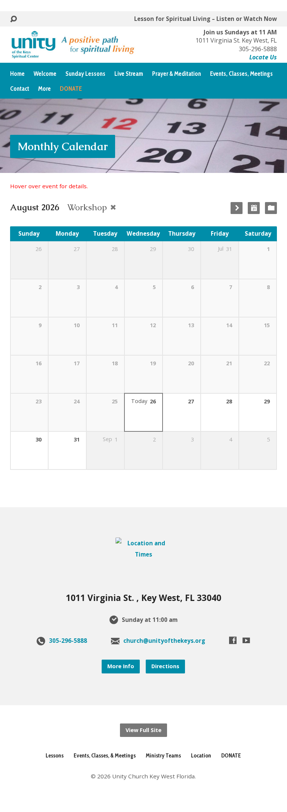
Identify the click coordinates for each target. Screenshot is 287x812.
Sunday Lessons (85, 74)
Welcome (45, 74)
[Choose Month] (254, 208)
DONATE (231, 755)
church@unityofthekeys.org (164, 640)
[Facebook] (233, 640)
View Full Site (143, 730)
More (44, 89)
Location (201, 755)
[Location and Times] (143, 554)
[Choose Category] (271, 208)
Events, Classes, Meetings (241, 74)
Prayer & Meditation (176, 74)
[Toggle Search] (13, 19)
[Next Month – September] (237, 208)
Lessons (55, 755)
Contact (19, 89)
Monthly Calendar (63, 146)
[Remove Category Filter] (113, 207)
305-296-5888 (68, 640)
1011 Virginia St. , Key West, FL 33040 (143, 598)
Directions (165, 666)
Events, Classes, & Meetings (105, 755)
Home (17, 74)
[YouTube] (246, 640)
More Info (120, 666)
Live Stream (128, 74)
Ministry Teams (163, 755)
